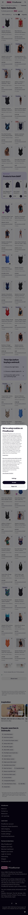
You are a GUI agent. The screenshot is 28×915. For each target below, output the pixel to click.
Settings (14, 478)
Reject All (14, 486)
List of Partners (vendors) (8, 473)
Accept (14, 482)
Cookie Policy (5, 455)
